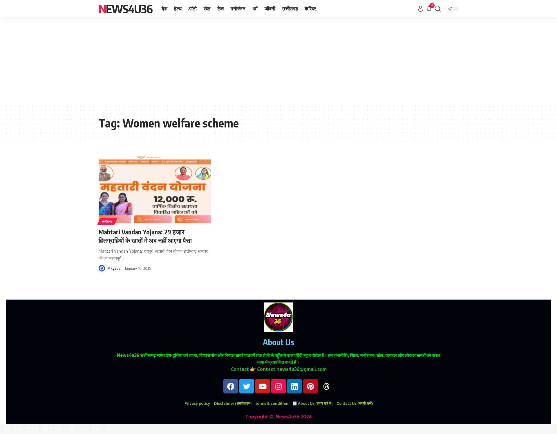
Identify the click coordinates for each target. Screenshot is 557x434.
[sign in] (420, 9)
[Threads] (326, 386)
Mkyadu (113, 268)
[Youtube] (262, 386)
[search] (438, 9)
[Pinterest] (310, 386)
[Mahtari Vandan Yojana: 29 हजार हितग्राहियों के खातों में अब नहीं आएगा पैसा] (155, 189)
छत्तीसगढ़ (107, 221)
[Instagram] (278, 386)
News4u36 (125, 9)
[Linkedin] (294, 386)
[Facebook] (230, 386)
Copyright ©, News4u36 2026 (278, 417)
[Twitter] (246, 386)
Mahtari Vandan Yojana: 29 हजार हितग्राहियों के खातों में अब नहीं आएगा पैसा (145, 236)
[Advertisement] (278, 60)
